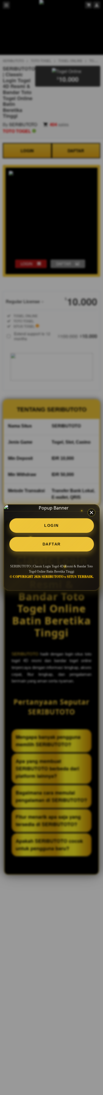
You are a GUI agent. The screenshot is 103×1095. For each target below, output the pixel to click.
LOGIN (51, 525)
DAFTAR (52, 544)
